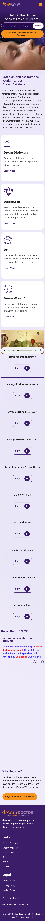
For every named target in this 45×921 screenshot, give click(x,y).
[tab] (22, 366)
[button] (40, 4)
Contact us (21, 656)
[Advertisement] (22, 692)
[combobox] (17, 26)
